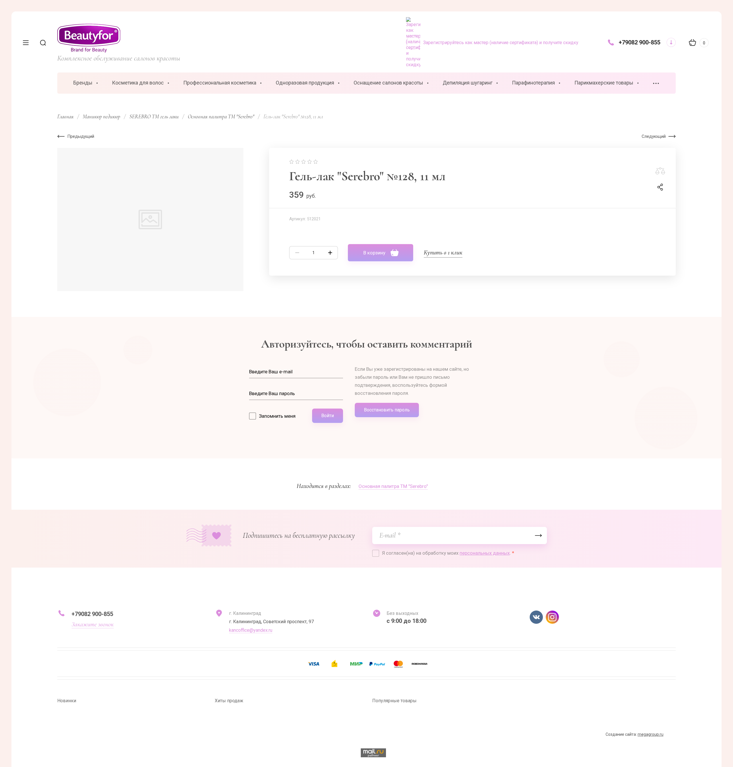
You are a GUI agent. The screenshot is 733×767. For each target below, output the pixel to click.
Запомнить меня (277, 416)
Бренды (82, 83)
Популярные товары (394, 700)
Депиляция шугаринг (467, 83)
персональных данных (485, 553)
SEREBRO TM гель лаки (154, 116)
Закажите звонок (93, 624)
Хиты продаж (229, 700)
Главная (65, 116)
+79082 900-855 (639, 42)
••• (656, 84)
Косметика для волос (138, 83)
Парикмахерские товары (603, 83)
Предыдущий (80, 136)
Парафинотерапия (533, 83)
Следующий (654, 136)
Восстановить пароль (387, 410)
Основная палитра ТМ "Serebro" (221, 116)
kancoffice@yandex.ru (250, 630)
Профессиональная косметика (219, 83)
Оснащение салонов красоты (388, 83)
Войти (327, 415)
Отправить (538, 535)
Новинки (66, 700)
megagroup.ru (650, 734)
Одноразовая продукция (305, 83)
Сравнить (660, 171)
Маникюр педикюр (101, 116)
